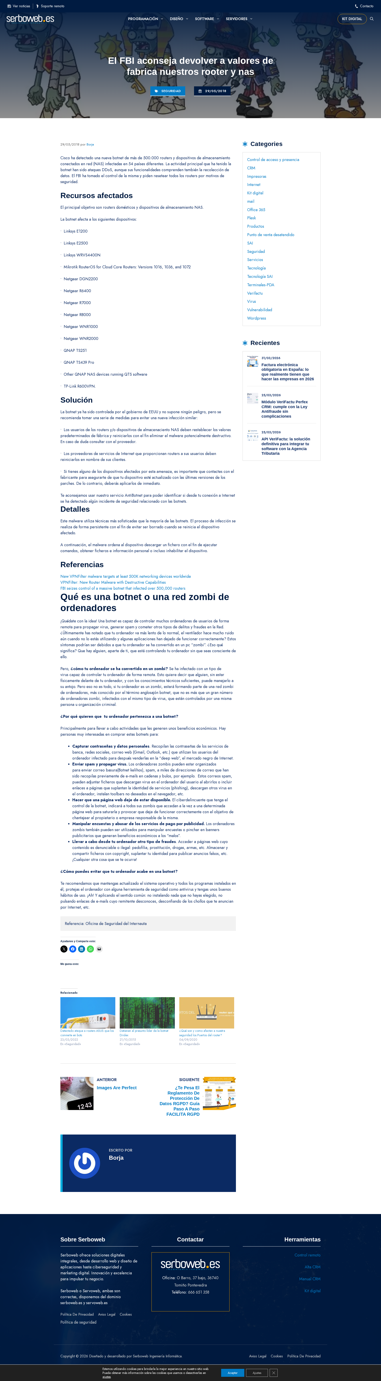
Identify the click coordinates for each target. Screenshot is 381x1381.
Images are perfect (117, 1087)
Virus (251, 301)
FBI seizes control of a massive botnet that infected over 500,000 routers (122, 588)
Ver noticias (21, 6)
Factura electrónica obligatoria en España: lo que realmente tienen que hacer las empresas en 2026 (287, 372)
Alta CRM (313, 1267)
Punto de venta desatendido (270, 235)
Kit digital (352, 18)
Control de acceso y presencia (273, 160)
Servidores (236, 18)
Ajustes (257, 1373)
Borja (116, 1157)
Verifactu (255, 293)
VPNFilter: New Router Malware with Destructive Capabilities (113, 582)
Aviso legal (106, 1314)
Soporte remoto (52, 6)
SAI (250, 243)
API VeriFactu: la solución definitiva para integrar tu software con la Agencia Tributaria (285, 446)
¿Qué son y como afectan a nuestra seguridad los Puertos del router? (202, 1033)
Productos (255, 226)
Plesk (251, 218)
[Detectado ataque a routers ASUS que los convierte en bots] (87, 1013)
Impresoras (256, 176)
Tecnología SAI (260, 276)
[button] (372, 19)
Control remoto (308, 1255)
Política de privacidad (77, 1314)
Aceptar (233, 1373)
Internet (253, 185)
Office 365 (256, 210)
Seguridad (171, 91)
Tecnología (256, 268)
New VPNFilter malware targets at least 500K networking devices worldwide (125, 576)
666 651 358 (198, 1292)
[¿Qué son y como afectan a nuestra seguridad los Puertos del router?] (206, 1013)
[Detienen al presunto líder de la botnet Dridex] (147, 1013)
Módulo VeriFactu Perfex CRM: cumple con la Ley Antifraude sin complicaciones (284, 409)
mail (250, 201)
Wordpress (256, 318)
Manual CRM (310, 1279)
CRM (251, 168)
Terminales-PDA (260, 285)
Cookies (126, 1314)
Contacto (367, 6)
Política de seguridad (78, 1322)
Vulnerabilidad (259, 310)
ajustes (107, 1377)
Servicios (255, 260)
